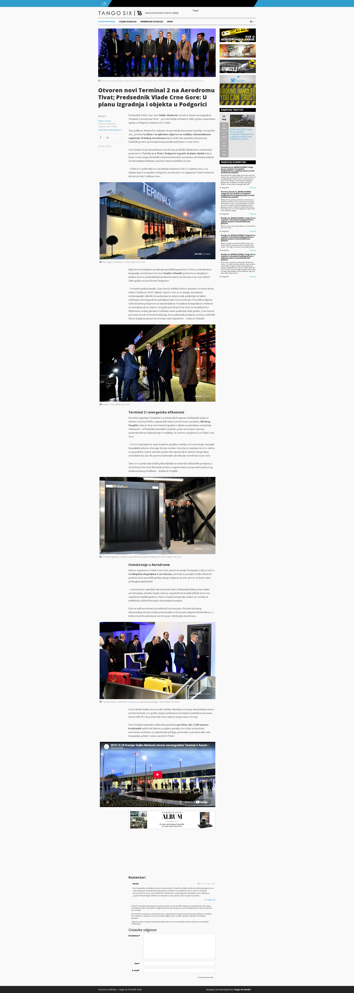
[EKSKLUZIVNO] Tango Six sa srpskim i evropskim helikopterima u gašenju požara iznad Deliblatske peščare (241, 134)
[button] (253, 21)
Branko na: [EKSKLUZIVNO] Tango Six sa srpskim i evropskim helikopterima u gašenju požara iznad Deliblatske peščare (238, 221)
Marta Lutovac (104, 121)
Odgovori (210, 899)
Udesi (170, 21)
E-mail (136, 970)
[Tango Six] (120, 12)
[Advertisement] (171, 852)
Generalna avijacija (151, 21)
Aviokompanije (106, 21)
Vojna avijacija (127, 21)
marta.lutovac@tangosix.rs (110, 130)
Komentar (134, 935)
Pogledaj (252, 188)
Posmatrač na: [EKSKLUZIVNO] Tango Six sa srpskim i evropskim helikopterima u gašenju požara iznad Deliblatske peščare (237, 170)
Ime (137, 963)
